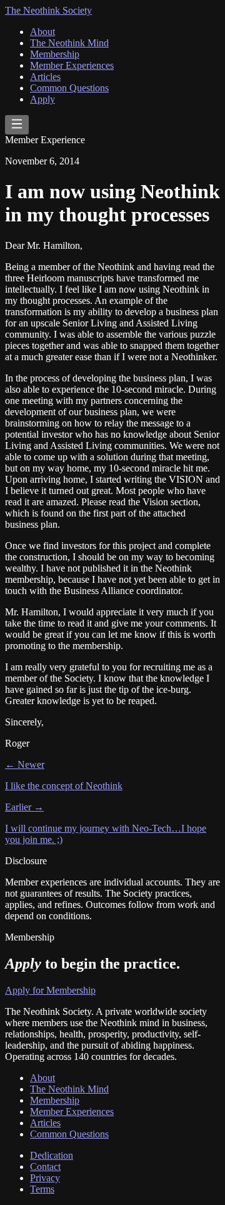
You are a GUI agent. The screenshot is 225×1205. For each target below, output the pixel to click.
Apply (42, 99)
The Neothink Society (48, 10)
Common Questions (69, 88)
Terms (42, 1189)
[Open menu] (17, 124)
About (42, 31)
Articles (45, 76)
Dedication (51, 1155)
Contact (45, 1166)
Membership (54, 54)
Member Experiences (72, 65)
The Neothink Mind (69, 43)
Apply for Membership (50, 990)
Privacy (45, 1177)
